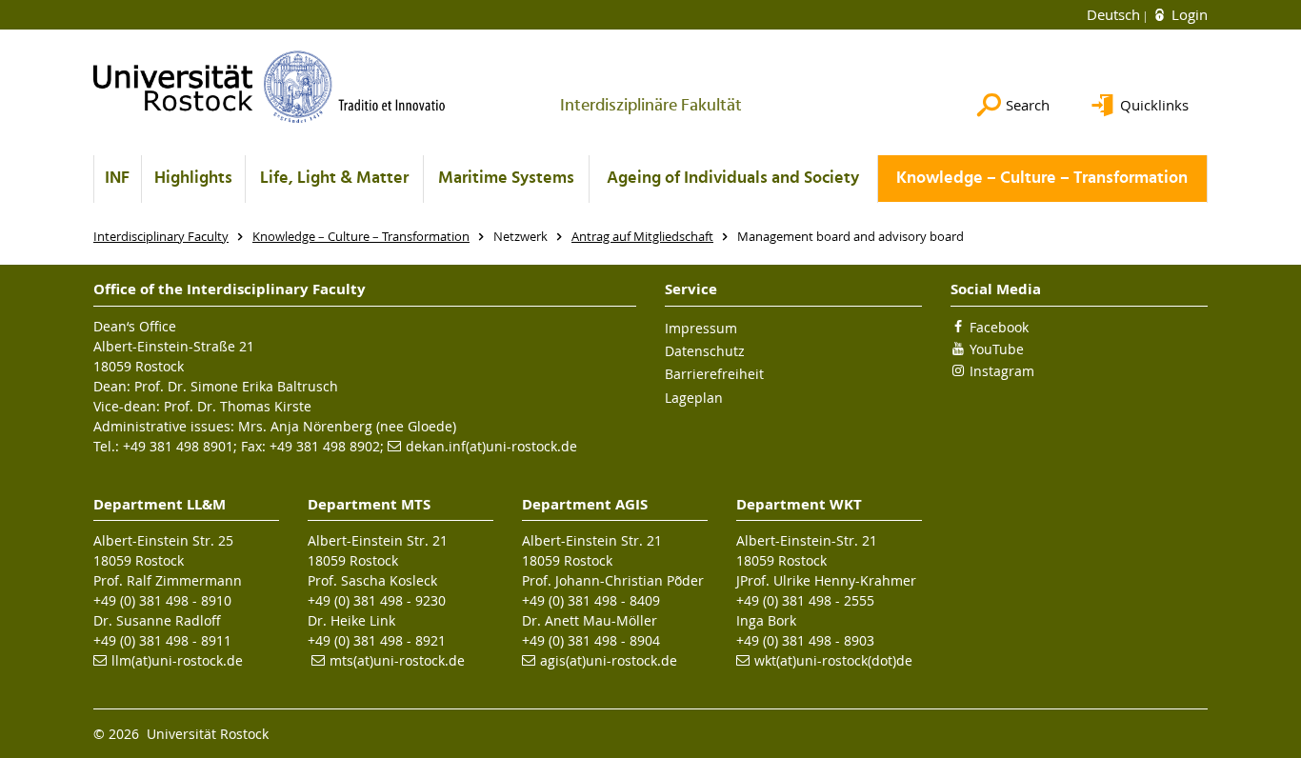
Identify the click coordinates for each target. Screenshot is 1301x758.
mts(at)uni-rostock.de (397, 660)
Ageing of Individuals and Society (733, 178)
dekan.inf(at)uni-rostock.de (491, 446)
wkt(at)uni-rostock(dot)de (833, 660)
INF (117, 178)
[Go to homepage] (269, 87)
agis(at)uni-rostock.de (608, 660)
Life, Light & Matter (334, 178)
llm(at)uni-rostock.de (177, 660)
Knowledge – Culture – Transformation (1042, 178)
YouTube (997, 349)
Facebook (999, 327)
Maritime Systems (506, 178)
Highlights (193, 178)
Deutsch (1115, 14)
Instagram (1002, 371)
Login (1188, 14)
